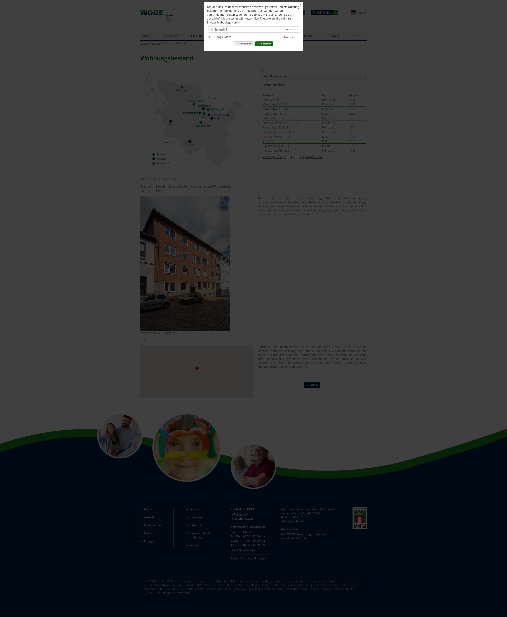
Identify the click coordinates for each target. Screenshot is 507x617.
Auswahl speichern (244, 44)
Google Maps (222, 37)
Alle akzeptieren (264, 44)
